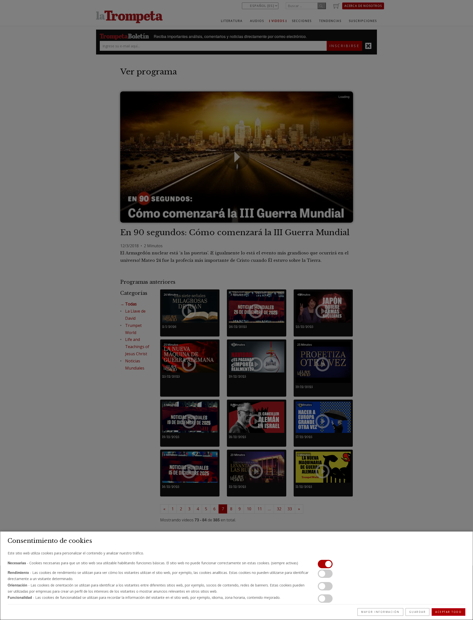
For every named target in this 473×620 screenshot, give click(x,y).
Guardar (417, 612)
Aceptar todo (448, 612)
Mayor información (380, 612)
